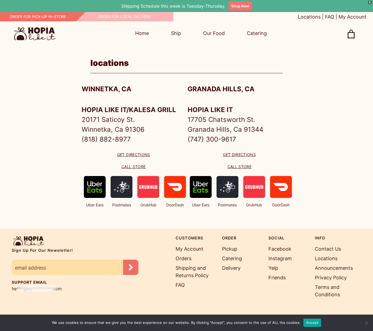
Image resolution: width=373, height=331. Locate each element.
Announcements (334, 268)
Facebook (279, 249)
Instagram (280, 258)
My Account (352, 17)
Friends (277, 277)
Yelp (273, 268)
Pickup (229, 249)
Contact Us (328, 249)
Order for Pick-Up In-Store (38, 16)
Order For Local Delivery (124, 16)
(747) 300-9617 (212, 139)
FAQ (329, 17)
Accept (312, 322)
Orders (183, 258)
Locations (309, 17)
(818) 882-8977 (106, 139)
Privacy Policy (331, 277)
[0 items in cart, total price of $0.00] (351, 34)
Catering (232, 258)
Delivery (231, 268)
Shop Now (240, 6)
